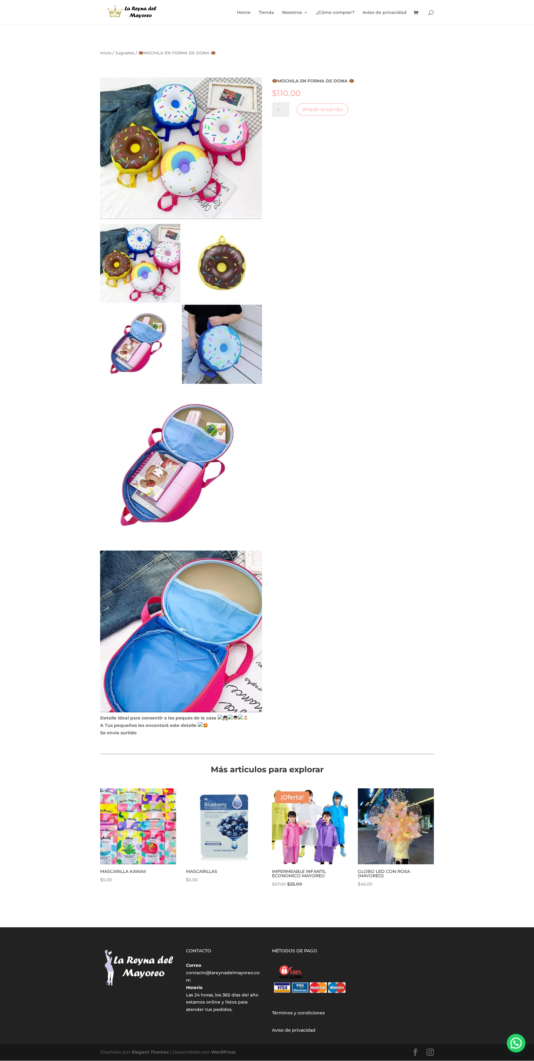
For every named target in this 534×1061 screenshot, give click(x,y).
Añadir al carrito (322, 109)
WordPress (223, 1052)
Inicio (105, 53)
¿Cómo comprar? (335, 12)
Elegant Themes (150, 1052)
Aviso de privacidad (384, 12)
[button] (516, 1043)
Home (244, 12)
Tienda (266, 12)
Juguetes (124, 53)
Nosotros (292, 12)
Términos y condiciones (298, 1013)
